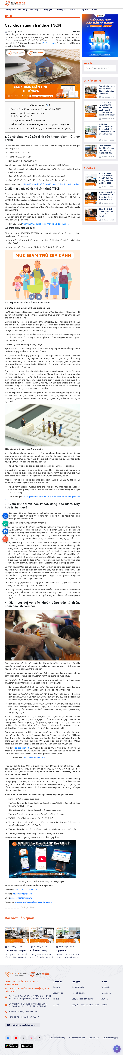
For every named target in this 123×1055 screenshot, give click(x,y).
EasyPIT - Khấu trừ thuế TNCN (85, 1005)
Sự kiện (56, 1005)
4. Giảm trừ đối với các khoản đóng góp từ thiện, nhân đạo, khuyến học (40, 128)
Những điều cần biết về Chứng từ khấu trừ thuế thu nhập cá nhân (51, 184)
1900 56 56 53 (32, 890)
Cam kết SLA (94, 1038)
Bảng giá (48, 9)
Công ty (56, 987)
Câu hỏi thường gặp (110, 1038)
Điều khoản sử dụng (57, 1038)
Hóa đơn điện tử (49, 43)
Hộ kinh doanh (78, 993)
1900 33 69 (19, 890)
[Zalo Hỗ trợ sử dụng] (5, 523)
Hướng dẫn (106, 993)
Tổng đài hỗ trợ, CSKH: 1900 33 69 (24, 1017)
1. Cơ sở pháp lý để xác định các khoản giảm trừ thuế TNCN (35, 109)
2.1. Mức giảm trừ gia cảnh (22, 116)
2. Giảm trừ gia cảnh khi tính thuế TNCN (26, 113)
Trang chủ (11, 9)
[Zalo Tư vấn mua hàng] (5, 515)
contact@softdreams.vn (21, 898)
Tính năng (22, 9)
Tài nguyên (105, 987)
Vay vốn (84, 9)
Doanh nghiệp (78, 987)
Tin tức (72, 9)
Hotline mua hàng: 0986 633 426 (23, 1011)
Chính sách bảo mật (77, 1038)
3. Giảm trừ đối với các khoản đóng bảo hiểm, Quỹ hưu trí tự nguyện (39, 124)
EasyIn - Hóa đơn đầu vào (83, 999)
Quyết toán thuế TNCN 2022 (35, 758)
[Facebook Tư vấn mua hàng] (5, 531)
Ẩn (48, 105)
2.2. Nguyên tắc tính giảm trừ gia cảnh (28, 120)
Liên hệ (94, 9)
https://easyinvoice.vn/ (22, 894)
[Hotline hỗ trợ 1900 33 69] (5, 539)
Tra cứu (104, 1005)
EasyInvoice (58, 993)
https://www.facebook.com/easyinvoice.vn (33, 902)
